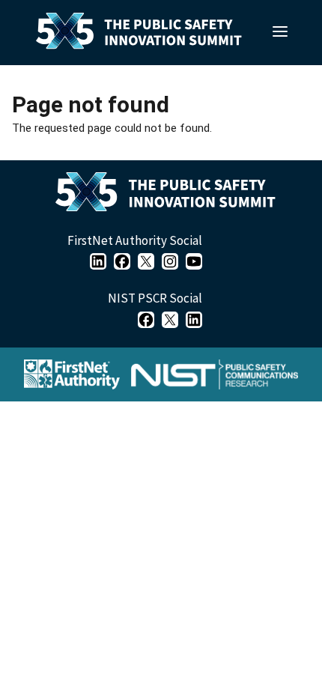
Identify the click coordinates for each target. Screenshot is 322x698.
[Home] (171, 195)
